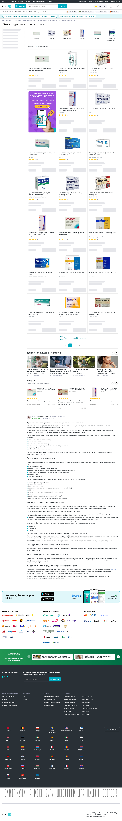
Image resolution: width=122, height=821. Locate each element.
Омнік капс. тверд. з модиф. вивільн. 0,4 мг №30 (72, 69)
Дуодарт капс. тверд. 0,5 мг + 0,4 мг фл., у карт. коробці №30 (41, 233)
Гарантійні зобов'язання (51, 696)
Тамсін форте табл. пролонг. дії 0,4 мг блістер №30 (41, 154)
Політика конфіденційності (51, 702)
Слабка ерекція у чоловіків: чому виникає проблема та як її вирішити (98, 656)
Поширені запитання (8, 702)
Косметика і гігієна (70, 699)
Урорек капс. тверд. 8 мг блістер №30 (72, 272)
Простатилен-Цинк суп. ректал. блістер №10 (70, 154)
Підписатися (54, 679)
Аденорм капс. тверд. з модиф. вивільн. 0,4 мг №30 (39, 194)
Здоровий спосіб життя (89, 708)
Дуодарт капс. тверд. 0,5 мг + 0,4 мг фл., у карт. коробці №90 (71, 109)
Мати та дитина (87, 696)
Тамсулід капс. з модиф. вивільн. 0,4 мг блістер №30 (102, 154)
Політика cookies (48, 705)
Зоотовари (85, 705)
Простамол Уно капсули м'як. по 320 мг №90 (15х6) (102, 313)
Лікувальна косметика (71, 705)
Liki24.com (113, 569)
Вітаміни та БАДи (69, 702)
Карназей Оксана (43, 416)
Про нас (25, 696)
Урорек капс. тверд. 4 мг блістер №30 (102, 233)
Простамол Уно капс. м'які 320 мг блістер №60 (101, 69)
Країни (25, 699)
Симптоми (17, 20)
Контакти (5, 699)
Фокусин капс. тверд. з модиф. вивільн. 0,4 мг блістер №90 (70, 313)
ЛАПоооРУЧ (86, 702)
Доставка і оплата (8, 696)
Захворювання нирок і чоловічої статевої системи (39, 20)
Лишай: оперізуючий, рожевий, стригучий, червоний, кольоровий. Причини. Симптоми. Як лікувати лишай (105, 370)
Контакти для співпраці (9, 705)
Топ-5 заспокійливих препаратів (80, 370)
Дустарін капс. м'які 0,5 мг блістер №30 (40, 273)
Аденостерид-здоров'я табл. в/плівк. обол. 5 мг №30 (41, 313)
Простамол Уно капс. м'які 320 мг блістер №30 (101, 194)
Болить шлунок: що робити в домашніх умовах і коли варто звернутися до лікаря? (37, 370)
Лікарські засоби (69, 696)
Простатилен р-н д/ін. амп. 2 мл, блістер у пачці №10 (70, 194)
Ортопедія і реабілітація (71, 714)
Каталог (8, 20)
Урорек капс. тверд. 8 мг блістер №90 (102, 272)
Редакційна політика (49, 699)
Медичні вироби (69, 708)
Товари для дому (87, 699)
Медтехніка (67, 711)
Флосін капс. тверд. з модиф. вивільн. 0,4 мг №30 (72, 233)
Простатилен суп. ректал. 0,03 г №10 (102, 108)
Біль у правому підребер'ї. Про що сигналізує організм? (60, 370)
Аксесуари (85, 711)
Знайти (62, 6)
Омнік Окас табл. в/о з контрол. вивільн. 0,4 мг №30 (39, 69)
